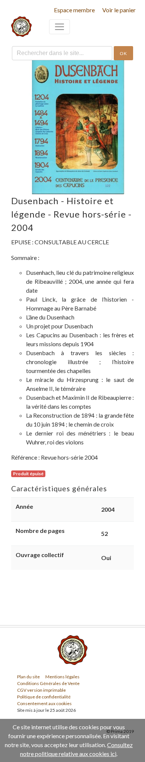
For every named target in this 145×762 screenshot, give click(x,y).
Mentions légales (62, 676)
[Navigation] (59, 26)
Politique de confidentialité (44, 697)
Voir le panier (119, 9)
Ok (123, 53)
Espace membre (74, 9)
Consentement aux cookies (44, 703)
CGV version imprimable (41, 690)
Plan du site (28, 676)
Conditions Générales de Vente (48, 683)
